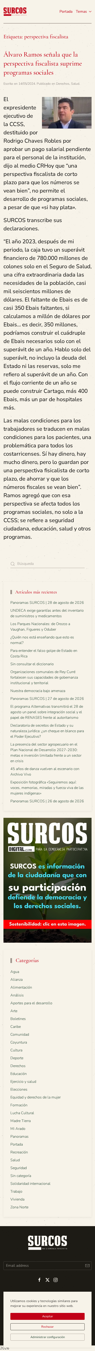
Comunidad (19, 1034)
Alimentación (21, 987)
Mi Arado (17, 1128)
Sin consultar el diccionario (32, 664)
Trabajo (16, 1191)
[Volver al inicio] (15, 11)
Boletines (18, 1018)
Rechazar (47, 1327)
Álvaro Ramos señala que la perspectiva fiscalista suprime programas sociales (42, 63)
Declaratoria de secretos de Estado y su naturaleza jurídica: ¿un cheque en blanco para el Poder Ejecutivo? (47, 731)
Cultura (16, 1050)
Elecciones (18, 1089)
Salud (75, 83)
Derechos (62, 83)
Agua (14, 971)
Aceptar (47, 1316)
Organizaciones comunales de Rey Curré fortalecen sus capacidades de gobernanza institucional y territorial (44, 677)
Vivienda (17, 1199)
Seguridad (18, 1167)
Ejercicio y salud (23, 1081)
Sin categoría (20, 1175)
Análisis (17, 995)
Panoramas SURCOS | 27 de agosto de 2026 (47, 698)
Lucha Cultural (22, 1113)
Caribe (15, 1026)
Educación (18, 1073)
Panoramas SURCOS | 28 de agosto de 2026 (47, 602)
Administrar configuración (47, 1337)
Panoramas (19, 1136)
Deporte (16, 1058)
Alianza (16, 979)
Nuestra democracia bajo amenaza (37, 690)
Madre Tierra (20, 1120)
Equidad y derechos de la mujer (35, 1097)
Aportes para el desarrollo (31, 1003)
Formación (18, 1105)
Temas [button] (81, 11)
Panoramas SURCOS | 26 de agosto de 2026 (47, 801)
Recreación (19, 1152)
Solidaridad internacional (30, 1183)
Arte (13, 1011)
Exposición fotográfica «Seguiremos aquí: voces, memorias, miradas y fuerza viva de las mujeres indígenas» (47, 788)
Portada (65, 11)
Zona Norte (19, 1207)
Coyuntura (18, 1042)
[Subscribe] (87, 1265)
